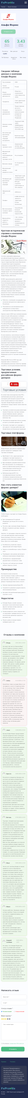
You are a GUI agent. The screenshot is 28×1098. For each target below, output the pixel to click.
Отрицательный (19, 1011)
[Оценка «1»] (2, 1019)
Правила (3, 1061)
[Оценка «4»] (8, 1019)
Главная (3, 6)
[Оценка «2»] (4, 1019)
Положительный (7, 1011)
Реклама (12, 1061)
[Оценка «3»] (6, 1019)
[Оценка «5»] (10, 1019)
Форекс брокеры (12, 6)
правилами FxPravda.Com (17, 1043)
